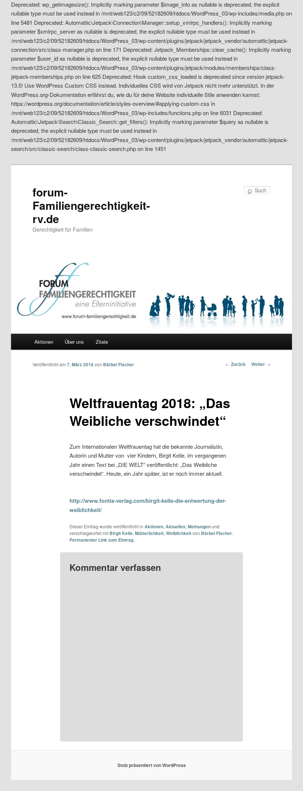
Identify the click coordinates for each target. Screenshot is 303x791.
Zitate (102, 341)
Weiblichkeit (178, 533)
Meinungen (199, 526)
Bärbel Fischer (118, 364)
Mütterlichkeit (149, 533)
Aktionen (43, 341)
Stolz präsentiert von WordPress (152, 765)
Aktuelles (175, 526)
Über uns (74, 341)
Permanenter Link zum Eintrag (101, 539)
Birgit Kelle (121, 533)
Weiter (260, 364)
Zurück (235, 364)
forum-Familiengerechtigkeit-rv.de (91, 205)
